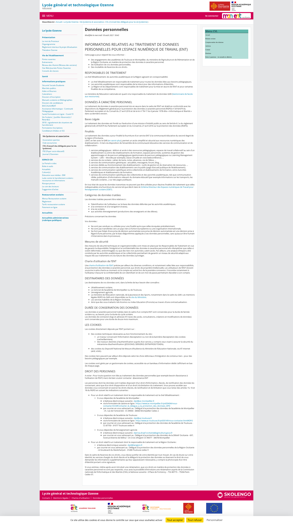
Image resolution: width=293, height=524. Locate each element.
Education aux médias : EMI (53, 175)
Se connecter (211, 15)
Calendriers (47, 94)
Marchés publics (49, 88)
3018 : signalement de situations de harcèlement (57, 123)
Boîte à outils (47, 166)
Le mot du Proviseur (50, 41)
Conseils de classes (50, 71)
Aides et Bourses (49, 91)
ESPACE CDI (47, 159)
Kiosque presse (48, 183)
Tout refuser (195, 520)
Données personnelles (103, 498)
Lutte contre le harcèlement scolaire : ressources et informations (58, 179)
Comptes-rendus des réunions (214, 42)
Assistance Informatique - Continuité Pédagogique (57, 109)
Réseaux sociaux (210, 38)
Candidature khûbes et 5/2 (53, 130)
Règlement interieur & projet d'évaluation (59, 47)
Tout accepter (175, 520)
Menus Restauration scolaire (54, 198)
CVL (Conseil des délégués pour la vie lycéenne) (126, 22)
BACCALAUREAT (49, 106)
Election (207, 53)
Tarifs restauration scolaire (53, 204)
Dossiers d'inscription (51, 97)
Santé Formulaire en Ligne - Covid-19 (57, 114)
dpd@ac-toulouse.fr (143, 418)
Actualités (46, 169)
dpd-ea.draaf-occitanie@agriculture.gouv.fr (153, 432)
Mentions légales (61, 498)
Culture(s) (46, 172)
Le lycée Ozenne (71, 22)
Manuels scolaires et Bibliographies (57, 100)
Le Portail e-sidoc (49, 163)
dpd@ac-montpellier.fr (144, 401)
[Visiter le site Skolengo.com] (234, 497)
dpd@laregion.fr (135, 445)
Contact (207, 50)
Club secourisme (50, 143)
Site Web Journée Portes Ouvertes (56, 68)
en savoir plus (114, 140)
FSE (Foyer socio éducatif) (53, 151)
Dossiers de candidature (52, 103)
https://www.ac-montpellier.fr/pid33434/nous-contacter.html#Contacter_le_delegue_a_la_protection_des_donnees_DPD (140, 404)
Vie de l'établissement (53, 55)
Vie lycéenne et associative (92, 22)
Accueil (59, 22)
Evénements (47, 62)
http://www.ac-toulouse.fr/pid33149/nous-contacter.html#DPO (164, 420)
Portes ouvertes (49, 59)
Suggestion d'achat (50, 189)
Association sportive (51, 140)
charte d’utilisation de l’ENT (101, 265)
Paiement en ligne (49, 207)
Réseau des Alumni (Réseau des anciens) (59, 65)
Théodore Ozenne (49, 50)
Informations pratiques (53, 81)
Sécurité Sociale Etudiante (53, 85)
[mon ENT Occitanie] (236, 15)
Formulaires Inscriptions (52, 128)
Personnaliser (215, 520)
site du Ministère (138, 297)
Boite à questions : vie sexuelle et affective (218, 57)
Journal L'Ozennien (50, 154)
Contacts (46, 498)
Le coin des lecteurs (50, 186)
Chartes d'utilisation (81, 498)
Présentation (48, 37)
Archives (208, 46)
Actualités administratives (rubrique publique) (55, 219)
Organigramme (48, 44)
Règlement (46, 201)
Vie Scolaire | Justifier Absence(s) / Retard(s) (56, 118)
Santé (45, 76)
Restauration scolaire (53, 194)
